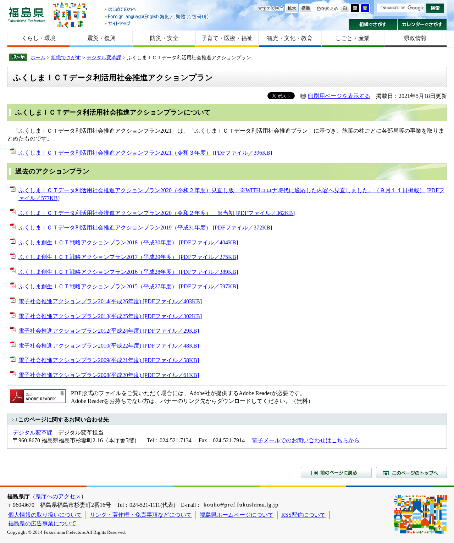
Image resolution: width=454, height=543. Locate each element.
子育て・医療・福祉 (227, 38)
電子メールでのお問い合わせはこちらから (306, 440)
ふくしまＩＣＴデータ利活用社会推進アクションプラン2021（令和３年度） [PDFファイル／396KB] (145, 153)
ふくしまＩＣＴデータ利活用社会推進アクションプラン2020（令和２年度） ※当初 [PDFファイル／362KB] (156, 213)
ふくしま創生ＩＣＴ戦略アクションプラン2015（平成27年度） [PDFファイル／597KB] (128, 286)
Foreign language (157, 16)
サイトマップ (157, 23)
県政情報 (415, 38)
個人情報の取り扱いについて (45, 515)
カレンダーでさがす (422, 24)
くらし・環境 (39, 38)
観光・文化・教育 (289, 38)
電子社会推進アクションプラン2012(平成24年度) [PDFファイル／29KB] (108, 331)
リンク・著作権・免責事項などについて (141, 515)
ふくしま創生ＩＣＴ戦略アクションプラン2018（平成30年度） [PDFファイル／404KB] (128, 242)
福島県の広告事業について (42, 523)
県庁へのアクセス (58, 496)
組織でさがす (373, 24)
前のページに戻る (336, 472)
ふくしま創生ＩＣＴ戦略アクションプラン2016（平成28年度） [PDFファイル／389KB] (128, 272)
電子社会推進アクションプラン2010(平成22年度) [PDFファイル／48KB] (108, 346)
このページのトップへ (411, 472)
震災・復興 (101, 38)
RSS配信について (303, 515)
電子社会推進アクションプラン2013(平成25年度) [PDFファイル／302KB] (110, 316)
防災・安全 (164, 38)
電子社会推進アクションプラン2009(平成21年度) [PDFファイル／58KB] (108, 360)
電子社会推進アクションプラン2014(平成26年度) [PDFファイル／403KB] (110, 301)
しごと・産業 (353, 38)
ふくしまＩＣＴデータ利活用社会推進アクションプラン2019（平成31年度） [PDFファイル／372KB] (145, 228)
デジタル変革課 (104, 57)
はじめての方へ (157, 9)
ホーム (38, 57)
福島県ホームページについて (236, 515)
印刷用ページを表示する (339, 96)
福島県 (26, 14)
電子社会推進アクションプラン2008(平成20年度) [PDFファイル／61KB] (108, 375)
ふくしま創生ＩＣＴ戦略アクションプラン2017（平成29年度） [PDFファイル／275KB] (128, 257)
